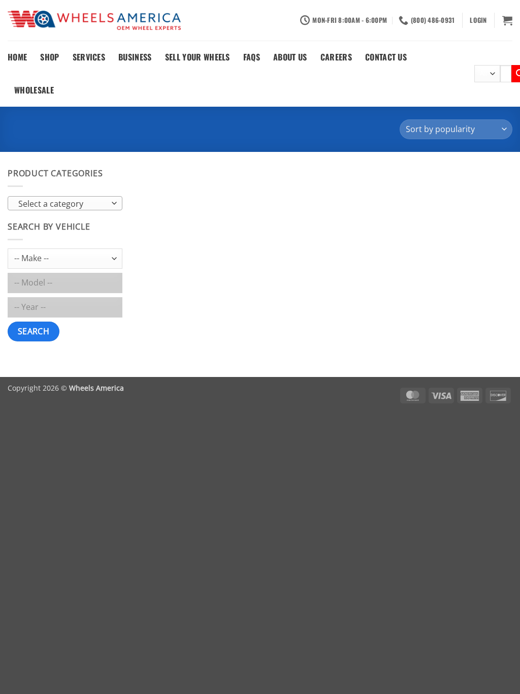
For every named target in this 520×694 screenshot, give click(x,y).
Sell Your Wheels (197, 57)
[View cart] (507, 20)
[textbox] (62, 204)
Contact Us (386, 57)
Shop (49, 57)
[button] (478, 20)
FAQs (251, 57)
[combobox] (65, 203)
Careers (336, 57)
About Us (290, 57)
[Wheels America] (94, 20)
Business (135, 57)
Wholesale (34, 90)
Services (89, 57)
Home (17, 57)
